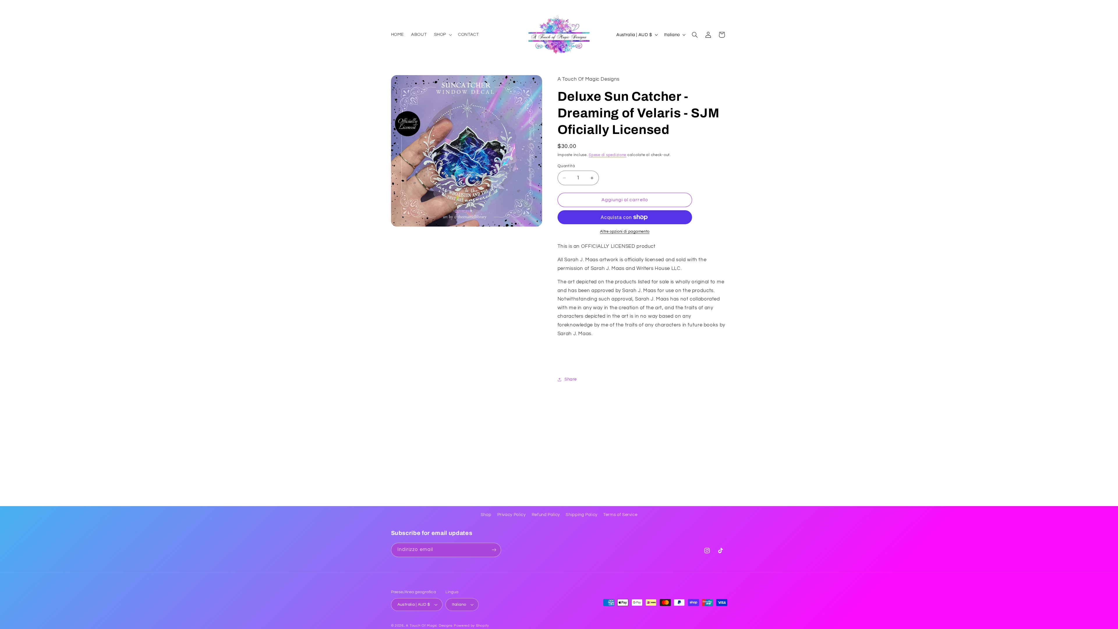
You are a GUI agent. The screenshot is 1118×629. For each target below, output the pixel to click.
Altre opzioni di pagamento (625, 232)
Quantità (566, 166)
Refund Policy (546, 515)
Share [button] (571, 379)
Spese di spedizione (607, 155)
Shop (486, 515)
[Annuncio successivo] (725, 6)
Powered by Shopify (471, 625)
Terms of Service (620, 515)
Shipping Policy (581, 515)
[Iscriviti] (493, 550)
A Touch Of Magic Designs (429, 625)
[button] (442, 34)
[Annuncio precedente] (392, 6)
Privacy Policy (511, 515)
